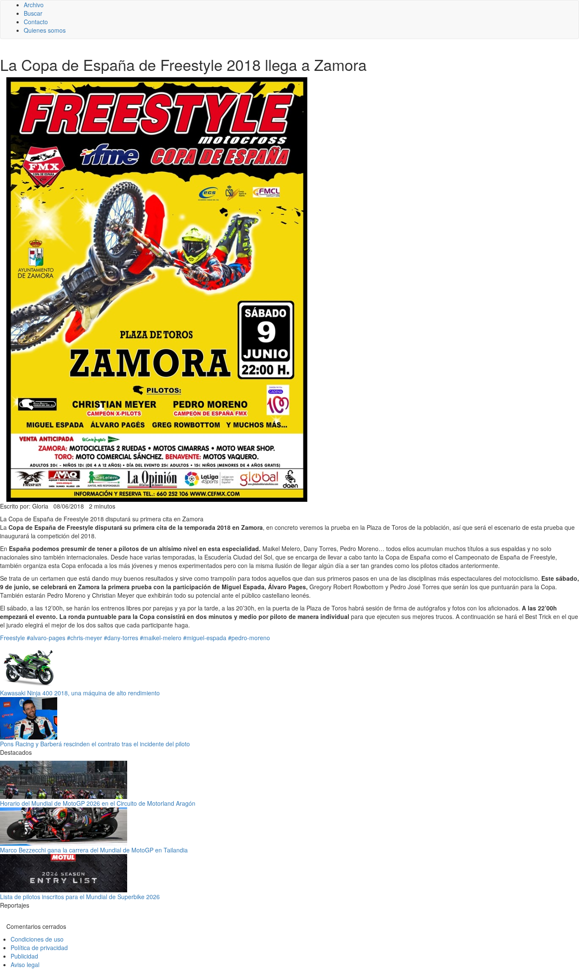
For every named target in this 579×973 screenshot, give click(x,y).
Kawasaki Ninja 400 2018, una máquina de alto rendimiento (80, 693)
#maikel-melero (160, 637)
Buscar (33, 13)
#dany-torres (121, 637)
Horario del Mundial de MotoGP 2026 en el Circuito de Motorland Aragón (97, 803)
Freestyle (12, 637)
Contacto (36, 21)
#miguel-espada (204, 637)
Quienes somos (45, 30)
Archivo (34, 4)
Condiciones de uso (37, 939)
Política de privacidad (39, 947)
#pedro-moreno (249, 637)
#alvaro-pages (46, 637)
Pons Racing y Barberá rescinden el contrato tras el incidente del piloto (95, 744)
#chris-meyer (84, 637)
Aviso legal (25, 964)
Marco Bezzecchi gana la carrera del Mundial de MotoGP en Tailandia (94, 850)
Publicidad (24, 956)
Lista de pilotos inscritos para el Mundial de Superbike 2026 (80, 896)
